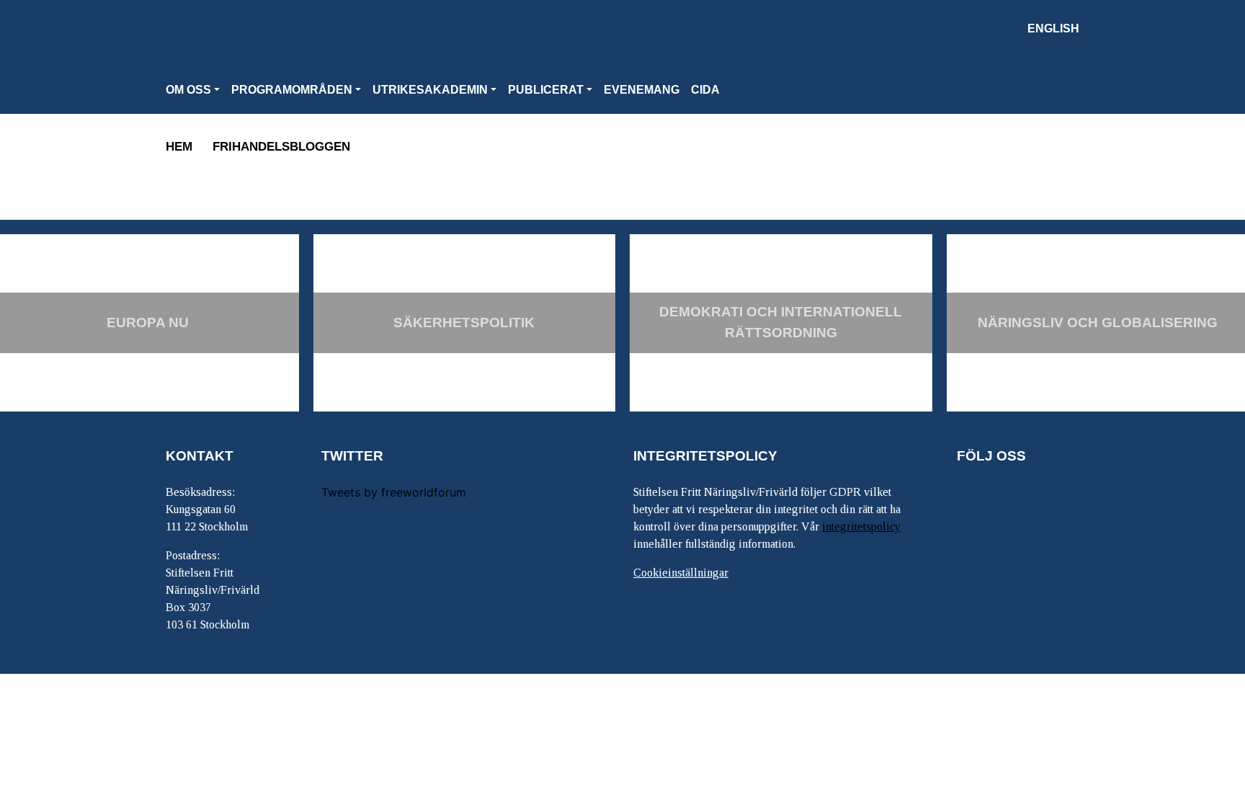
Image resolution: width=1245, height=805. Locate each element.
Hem (179, 147)
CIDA (705, 90)
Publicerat (546, 90)
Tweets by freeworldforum (393, 492)
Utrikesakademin (430, 90)
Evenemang (641, 90)
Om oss (188, 90)
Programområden (291, 90)
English (1053, 28)
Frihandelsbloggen (281, 147)
